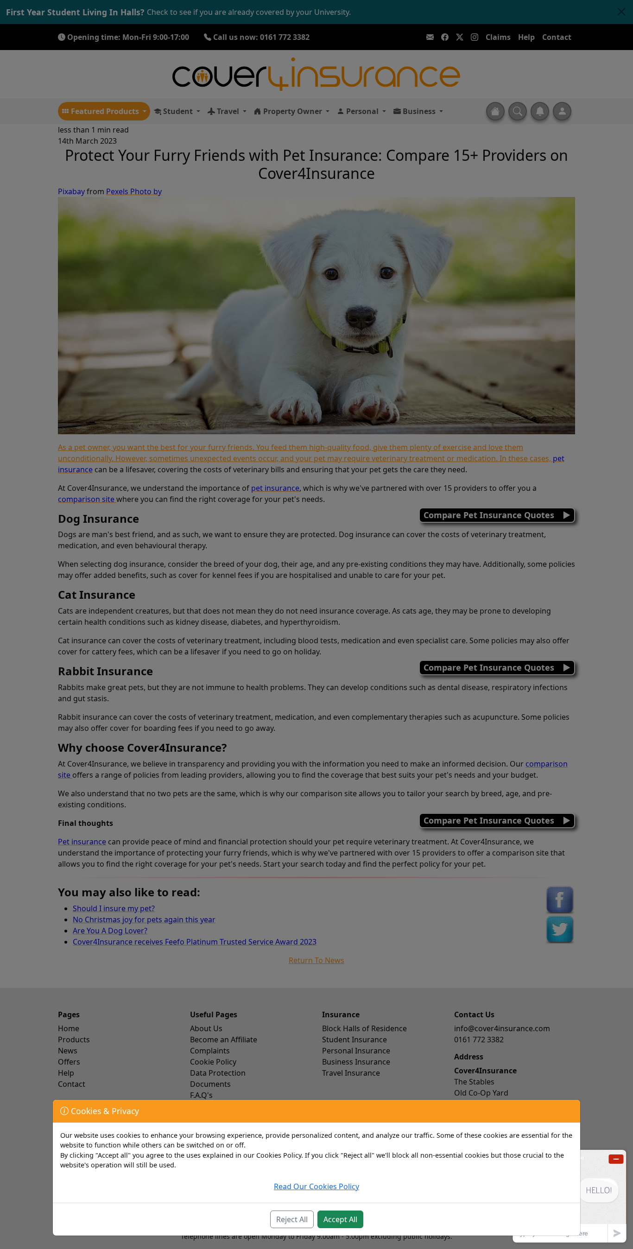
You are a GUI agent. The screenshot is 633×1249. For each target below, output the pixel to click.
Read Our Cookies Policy (316, 1186)
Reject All (292, 1219)
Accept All (340, 1219)
